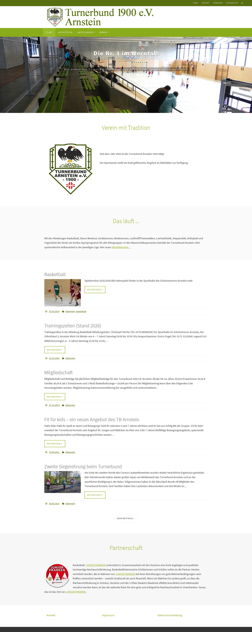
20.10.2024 (54, 311)
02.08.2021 (54, 452)
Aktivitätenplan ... (121, 247)
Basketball (55, 274)
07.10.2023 (54, 405)
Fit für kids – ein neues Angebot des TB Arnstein (91, 419)
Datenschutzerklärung (170, 615)
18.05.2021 (54, 503)
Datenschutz (232, 3)
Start (195, 3)
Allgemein (70, 311)
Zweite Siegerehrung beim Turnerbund (83, 466)
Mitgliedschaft (58, 372)
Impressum (218, 3)
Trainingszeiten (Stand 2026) (72, 326)
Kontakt (205, 3)
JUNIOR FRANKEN (96, 565)
